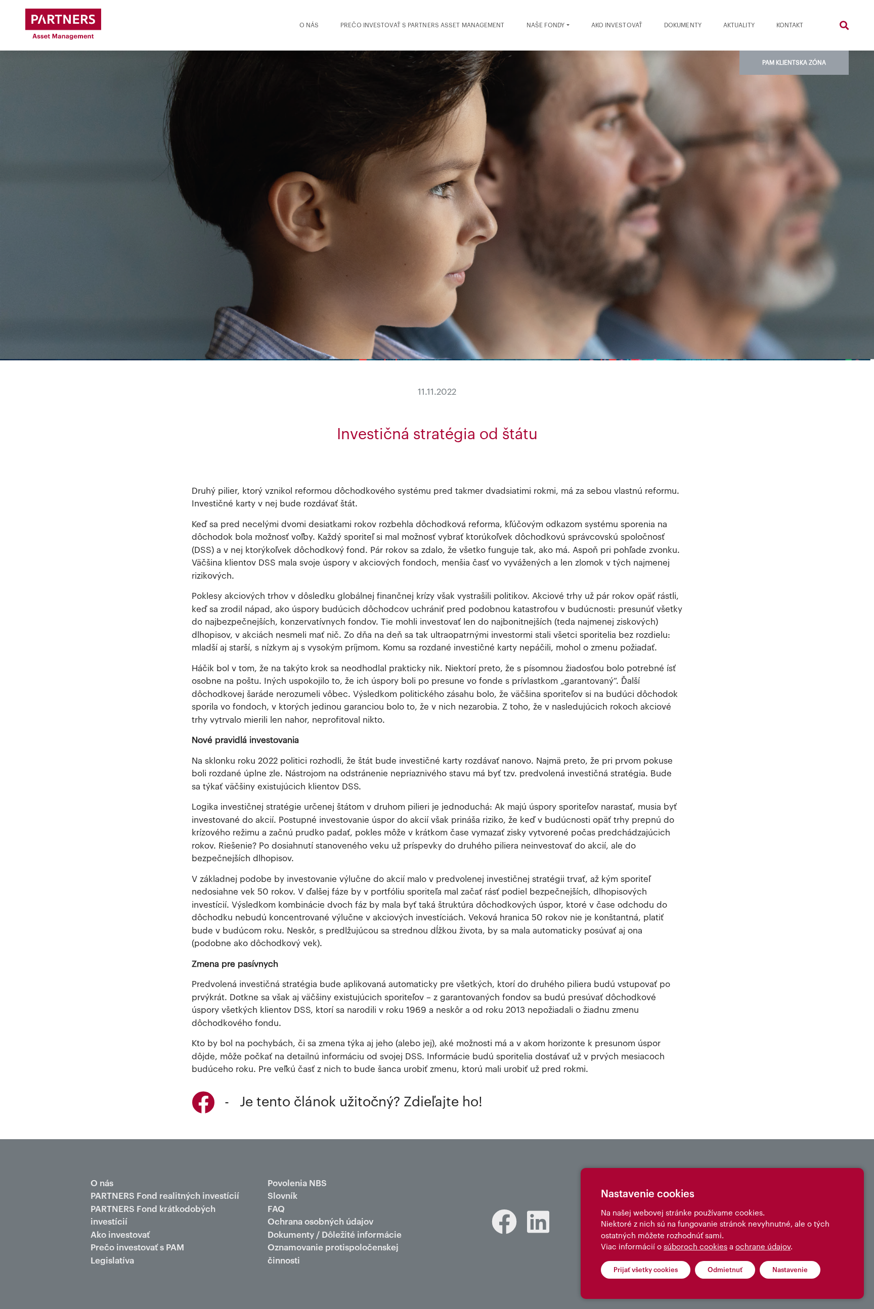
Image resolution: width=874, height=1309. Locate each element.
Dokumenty (683, 25)
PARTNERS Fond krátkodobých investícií (153, 1216)
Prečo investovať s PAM (137, 1247)
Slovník (282, 1196)
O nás (309, 25)
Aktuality (739, 25)
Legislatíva (112, 1260)
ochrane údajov (763, 1247)
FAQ (276, 1209)
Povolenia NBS (297, 1183)
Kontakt (790, 25)
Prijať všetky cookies (646, 1270)
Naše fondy (546, 25)
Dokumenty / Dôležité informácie (335, 1235)
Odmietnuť (725, 1270)
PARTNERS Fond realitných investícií (165, 1196)
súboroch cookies (695, 1247)
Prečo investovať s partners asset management (422, 25)
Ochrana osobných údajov (320, 1222)
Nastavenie (790, 1270)
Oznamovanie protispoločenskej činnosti (333, 1254)
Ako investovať (616, 25)
